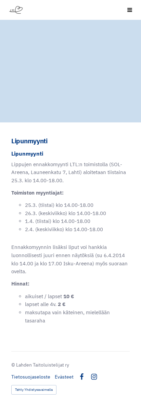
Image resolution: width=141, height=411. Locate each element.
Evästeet (64, 376)
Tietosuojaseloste (30, 376)
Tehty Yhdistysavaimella (34, 389)
